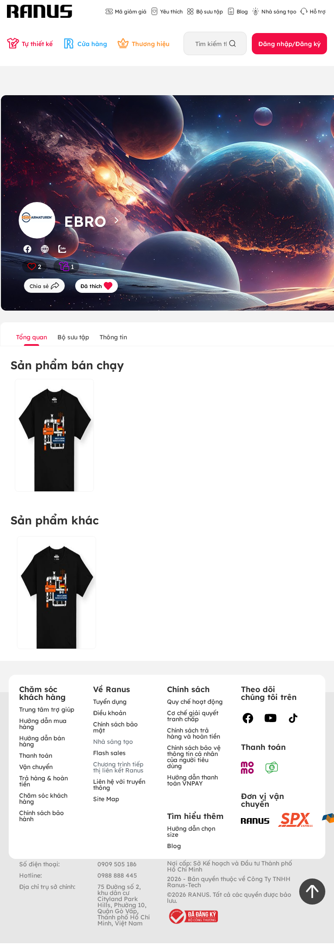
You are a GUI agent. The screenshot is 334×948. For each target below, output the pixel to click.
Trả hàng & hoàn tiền (43, 781)
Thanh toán (35, 755)
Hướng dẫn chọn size (191, 831)
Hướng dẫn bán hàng (42, 741)
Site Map (106, 798)
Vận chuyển (36, 766)
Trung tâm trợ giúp (46, 709)
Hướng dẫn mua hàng (43, 723)
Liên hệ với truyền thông (119, 784)
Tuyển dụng (110, 701)
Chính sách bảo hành (41, 815)
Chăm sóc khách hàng (43, 798)
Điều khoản (109, 712)
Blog (174, 845)
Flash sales (109, 752)
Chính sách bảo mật (115, 727)
